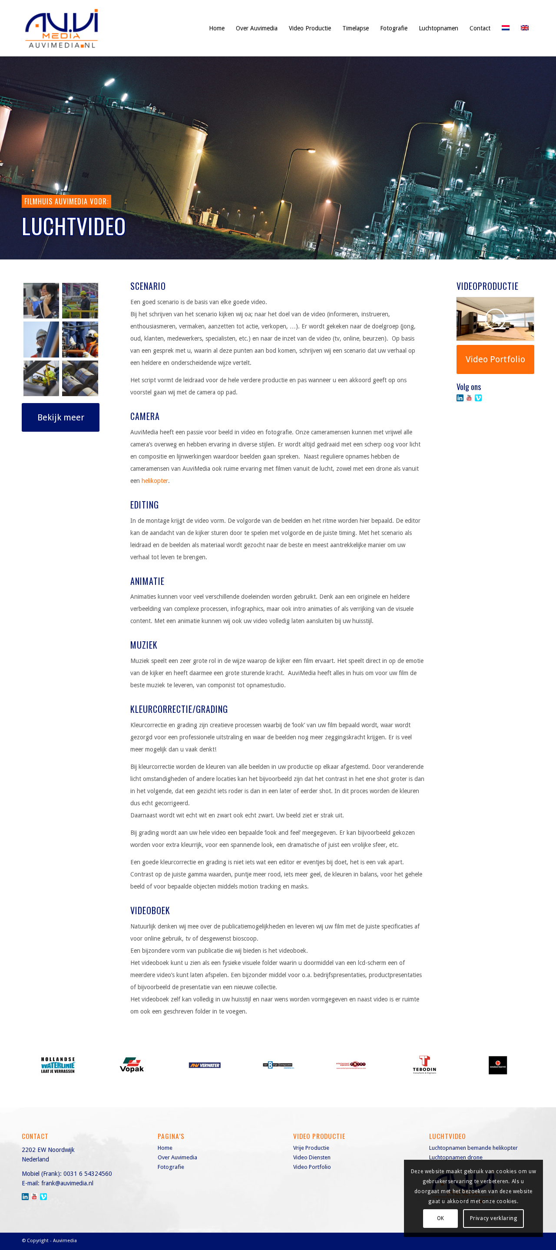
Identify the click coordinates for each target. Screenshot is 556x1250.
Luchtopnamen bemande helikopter (473, 1148)
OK (440, 1218)
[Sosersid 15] (80, 379)
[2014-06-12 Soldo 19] (41, 301)
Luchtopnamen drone (456, 1157)
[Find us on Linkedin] (460, 397)
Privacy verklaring (493, 1218)
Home (165, 1148)
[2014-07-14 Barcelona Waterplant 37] (80, 301)
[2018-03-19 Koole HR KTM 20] (41, 340)
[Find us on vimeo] (478, 397)
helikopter (155, 480)
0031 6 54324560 (87, 1173)
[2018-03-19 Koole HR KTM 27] (80, 340)
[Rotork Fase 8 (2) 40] (41, 379)
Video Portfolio (312, 1167)
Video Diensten (312, 1157)
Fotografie (171, 1167)
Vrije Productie (311, 1148)
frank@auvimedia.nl (67, 1183)
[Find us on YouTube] (469, 397)
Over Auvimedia (177, 1157)
